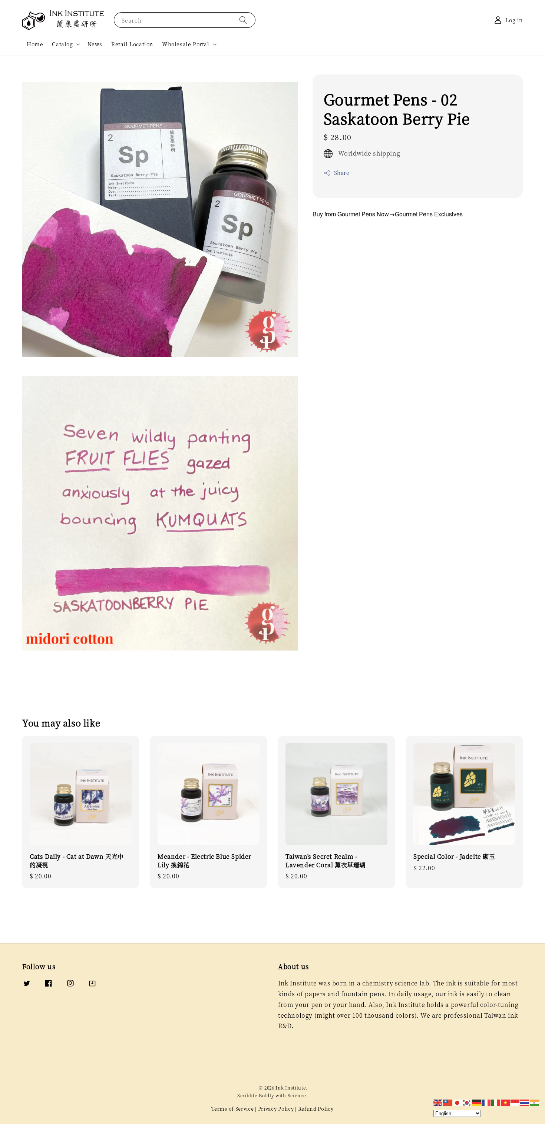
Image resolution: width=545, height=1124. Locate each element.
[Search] (243, 20)
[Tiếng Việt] (506, 1102)
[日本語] (457, 1102)
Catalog (62, 44)
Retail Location (132, 44)
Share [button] (342, 172)
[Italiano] (496, 1102)
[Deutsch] (477, 1102)
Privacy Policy (276, 1108)
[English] (438, 1102)
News (94, 44)
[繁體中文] (448, 1102)
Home (35, 44)
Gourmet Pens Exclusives (429, 214)
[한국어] (467, 1102)
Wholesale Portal (185, 44)
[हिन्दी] (534, 1102)
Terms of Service (232, 1108)
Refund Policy (316, 1108)
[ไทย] (525, 1102)
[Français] (486, 1102)
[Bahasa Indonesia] (515, 1102)
